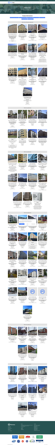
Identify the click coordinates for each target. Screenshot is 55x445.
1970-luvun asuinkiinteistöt (42, 17)
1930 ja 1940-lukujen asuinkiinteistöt (22, 17)
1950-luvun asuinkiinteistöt (30, 17)
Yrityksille (27, 2)
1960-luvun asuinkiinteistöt (36, 17)
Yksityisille (30, 2)
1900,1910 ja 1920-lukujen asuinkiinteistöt (14, 17)
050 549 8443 (41, 0)
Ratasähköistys (33, 2)
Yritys (39, 2)
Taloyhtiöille (24, 2)
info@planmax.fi (45, 0)
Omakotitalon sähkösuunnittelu (37, 430)
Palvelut (20, 2)
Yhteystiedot (44, 2)
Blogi (41, 2)
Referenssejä (36, 2)
